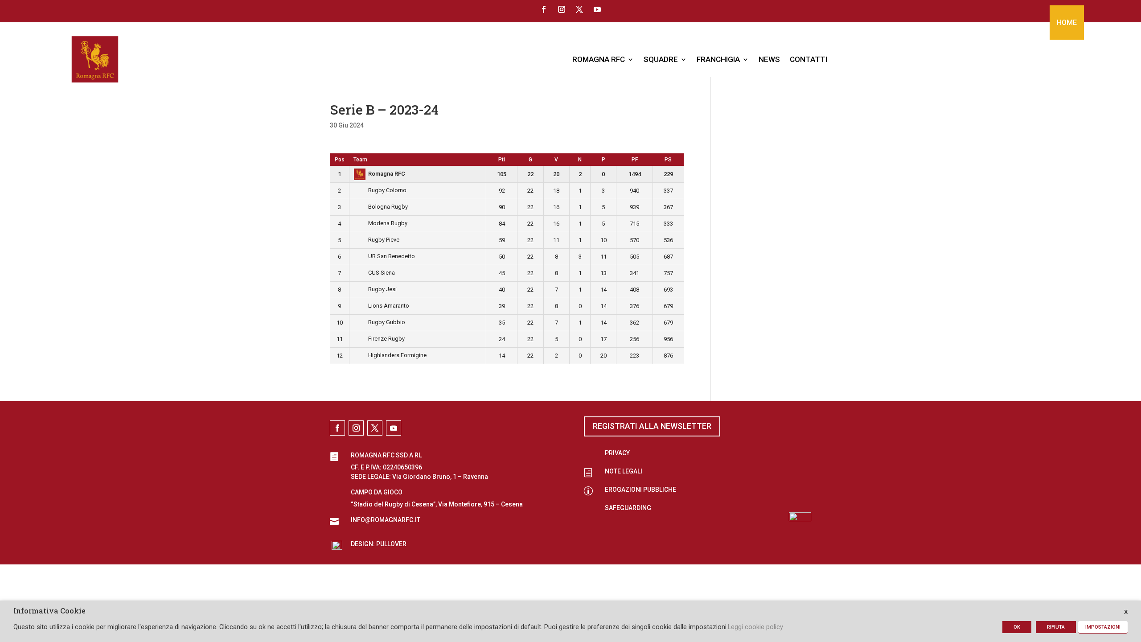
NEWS (769, 59)
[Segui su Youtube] (597, 9)
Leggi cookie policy (755, 627)
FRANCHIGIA (718, 59)
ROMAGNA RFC (598, 59)
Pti (501, 159)
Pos (340, 159)
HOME (1067, 22)
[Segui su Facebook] (544, 9)
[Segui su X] (579, 9)
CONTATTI (808, 59)
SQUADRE (661, 59)
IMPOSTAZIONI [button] (1102, 627)
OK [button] (1017, 627)
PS (668, 159)
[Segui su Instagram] (561, 9)
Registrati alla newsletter (652, 426)
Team (360, 159)
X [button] (1126, 612)
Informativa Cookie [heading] (49, 611)
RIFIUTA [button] (1056, 627)
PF (635, 159)
